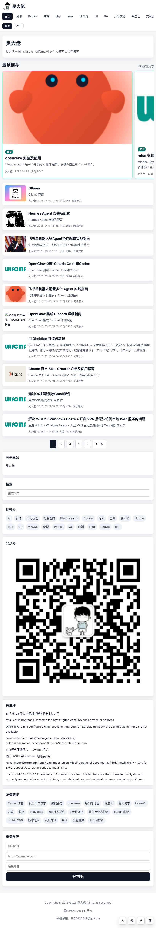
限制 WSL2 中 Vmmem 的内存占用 (28, 756)
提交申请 (78, 876)
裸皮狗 (109, 803)
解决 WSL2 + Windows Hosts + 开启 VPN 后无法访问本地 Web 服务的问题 (86, 419)
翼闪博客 (124, 803)
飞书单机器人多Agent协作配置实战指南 (59, 239)
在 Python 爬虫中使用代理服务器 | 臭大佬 (32, 713)
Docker (88, 518)
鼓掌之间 (34, 820)
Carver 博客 (15, 803)
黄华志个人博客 (99, 812)
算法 (18, 518)
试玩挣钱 (50, 820)
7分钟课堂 (76, 812)
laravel (105, 526)
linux (70, 16)
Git (20, 526)
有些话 (135, 16)
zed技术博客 (57, 812)
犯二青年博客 (37, 803)
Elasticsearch (69, 518)
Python (33, 16)
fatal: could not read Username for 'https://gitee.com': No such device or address (60, 720)
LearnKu (140, 803)
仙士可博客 (96, 820)
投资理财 (49, 518)
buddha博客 (122, 812)
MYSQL (84, 16)
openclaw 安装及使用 (23, 158)
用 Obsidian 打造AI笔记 (46, 339)
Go (106, 16)
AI (96, 16)
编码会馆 (57, 803)
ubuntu (139, 518)
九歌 (11, 812)
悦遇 (22, 812)
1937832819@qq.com (85, 918)
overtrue (74, 803)
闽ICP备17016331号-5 (78, 910)
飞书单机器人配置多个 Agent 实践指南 (58, 289)
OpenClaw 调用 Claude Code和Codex (59, 264)
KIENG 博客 (15, 820)
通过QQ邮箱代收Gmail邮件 (49, 394)
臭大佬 (125, 518)
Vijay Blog (36, 812)
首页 (7, 16)
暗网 (101, 518)
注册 (18, 26)
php (58, 16)
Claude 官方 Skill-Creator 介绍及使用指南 (61, 369)
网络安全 (32, 518)
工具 (112, 518)
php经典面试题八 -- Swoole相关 (27, 749)
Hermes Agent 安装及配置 (49, 213)
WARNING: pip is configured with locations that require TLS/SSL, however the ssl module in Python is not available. (76, 729)
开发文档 (119, 16)
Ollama (34, 188)
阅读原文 (77, 200)
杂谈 (46, 526)
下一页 (99, 444)
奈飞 (64, 820)
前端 (46, 16)
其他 (19, 16)
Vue (10, 526)
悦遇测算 (78, 820)
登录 (7, 26)
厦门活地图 (92, 803)
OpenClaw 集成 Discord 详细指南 (54, 314)
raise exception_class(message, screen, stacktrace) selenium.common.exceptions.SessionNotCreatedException (46, 740)
